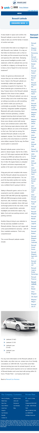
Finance (3, 410)
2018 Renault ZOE (33, 144)
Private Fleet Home (19, 3)
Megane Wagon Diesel (33, 121)
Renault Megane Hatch (33, 92)
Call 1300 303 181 (33, 10)
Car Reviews (5, 412)
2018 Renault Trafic (33, 137)
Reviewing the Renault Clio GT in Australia (34, 57)
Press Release (23, 7)
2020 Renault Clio (33, 163)
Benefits (3, 415)
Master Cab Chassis (33, 66)
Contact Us (4, 417)
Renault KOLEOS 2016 (34, 98)
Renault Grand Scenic (33, 247)
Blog (15, 408)
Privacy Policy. (3, 426)
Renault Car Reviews (12, 379)
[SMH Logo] (5, 8)
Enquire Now (19, 23)
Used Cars (4, 408)
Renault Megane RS (33, 85)
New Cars (4, 403)
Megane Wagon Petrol (33, 114)
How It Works (5, 405)
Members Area (17, 398)
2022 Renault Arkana (33, 197)
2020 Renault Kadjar (33, 156)
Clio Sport (34, 296)
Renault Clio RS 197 (33, 263)
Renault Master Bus (33, 78)
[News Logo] (14, 8)
